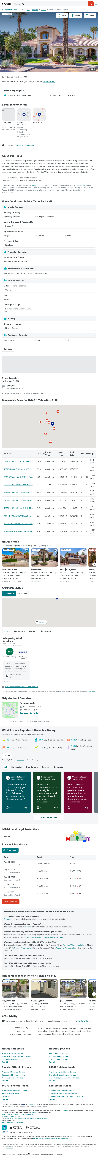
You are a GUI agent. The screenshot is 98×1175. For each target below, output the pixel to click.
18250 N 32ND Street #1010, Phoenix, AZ (22, 508)
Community (16, 767)
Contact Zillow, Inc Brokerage (12, 1122)
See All (8, 756)
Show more (9, 902)
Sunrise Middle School (23, 948)
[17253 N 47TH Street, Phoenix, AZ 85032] (44, 557)
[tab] (9, 593)
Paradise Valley (49, 82)
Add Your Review (49, 817)
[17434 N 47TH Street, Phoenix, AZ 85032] (73, 557)
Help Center (48, 1154)
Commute (58, 767)
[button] (91, 3)
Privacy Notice (6, 1138)
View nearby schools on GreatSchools (21, 687)
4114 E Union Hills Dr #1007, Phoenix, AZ (21, 477)
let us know (9, 1148)
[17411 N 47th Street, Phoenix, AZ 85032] (15, 557)
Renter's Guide (84, 1021)
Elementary (19, 631)
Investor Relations (59, 1136)
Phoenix (35, 10)
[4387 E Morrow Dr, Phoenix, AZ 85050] (73, 988)
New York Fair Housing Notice (11, 1116)
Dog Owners (32, 767)
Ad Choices (15, 1138)
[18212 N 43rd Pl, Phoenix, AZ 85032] (44, 988)
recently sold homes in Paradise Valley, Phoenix (44, 937)
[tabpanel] (49, 879)
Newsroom (49, 1136)
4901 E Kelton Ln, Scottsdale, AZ (18, 461)
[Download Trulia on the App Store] (16, 1127)
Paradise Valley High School (74, 945)
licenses (65, 1110)
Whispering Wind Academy (66, 948)
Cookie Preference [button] (26, 1138)
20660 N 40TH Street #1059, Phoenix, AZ (22, 531)
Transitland (31, 1104)
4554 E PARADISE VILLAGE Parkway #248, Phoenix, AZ (28, 516)
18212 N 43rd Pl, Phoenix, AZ (16, 469)
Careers (42, 1136)
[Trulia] (4, 1127)
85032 (43, 10)
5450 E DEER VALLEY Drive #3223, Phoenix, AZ (24, 492)
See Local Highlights (29, 713)
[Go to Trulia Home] (6, 4)
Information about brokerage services (17, 1118)
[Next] (94, 564)
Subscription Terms (82, 1136)
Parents (45, 767)
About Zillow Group (19, 1136)
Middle (32, 631)
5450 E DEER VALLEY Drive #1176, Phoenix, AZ (24, 500)
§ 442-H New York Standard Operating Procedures (17, 1114)
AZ (28, 10)
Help (90, 1136)
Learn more (91, 691)
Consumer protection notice (38, 1118)
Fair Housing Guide (33, 1136)
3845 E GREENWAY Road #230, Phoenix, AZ (23, 485)
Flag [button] (25, 808)
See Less (9, 349)
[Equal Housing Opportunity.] (29, 1154)
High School (45, 631)
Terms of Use (70, 1136)
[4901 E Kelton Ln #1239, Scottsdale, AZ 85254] (15, 988)
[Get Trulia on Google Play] (33, 1127)
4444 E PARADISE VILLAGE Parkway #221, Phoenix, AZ (28, 524)
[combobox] (53, 3)
